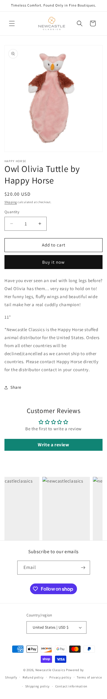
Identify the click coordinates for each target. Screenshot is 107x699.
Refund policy (33, 677)
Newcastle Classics (50, 670)
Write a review (53, 445)
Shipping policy (37, 686)
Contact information (71, 686)
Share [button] (15, 387)
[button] (11, 23)
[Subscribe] (83, 568)
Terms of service (89, 677)
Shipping (10, 202)
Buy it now (53, 262)
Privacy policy (60, 677)
